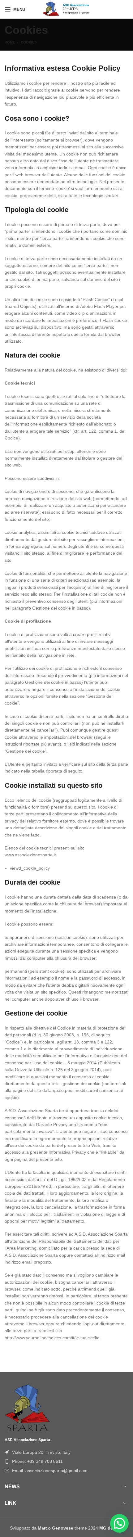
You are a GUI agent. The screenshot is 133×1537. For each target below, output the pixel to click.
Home (10, 42)
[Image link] (28, 1407)
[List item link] (66, 1461)
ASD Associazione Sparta (27, 1440)
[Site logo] (66, 9)
